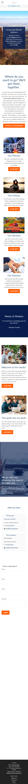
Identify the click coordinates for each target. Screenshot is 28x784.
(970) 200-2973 (10, 526)
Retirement (14, 778)
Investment (14, 780)
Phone (3, 589)
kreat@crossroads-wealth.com (12, 529)
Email (3, 579)
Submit (5, 612)
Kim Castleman (8, 538)
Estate (14, 782)
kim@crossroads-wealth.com (12, 548)
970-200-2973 (9, 545)
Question (4, 599)
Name (3, 569)
